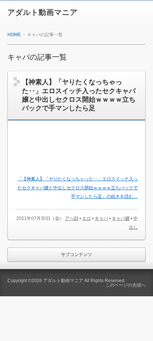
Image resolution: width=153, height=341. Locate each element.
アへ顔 (71, 218)
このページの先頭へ (125, 285)
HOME (14, 34)
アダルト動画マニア (42, 12)
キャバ (101, 218)
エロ (86, 218)
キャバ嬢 (121, 218)
